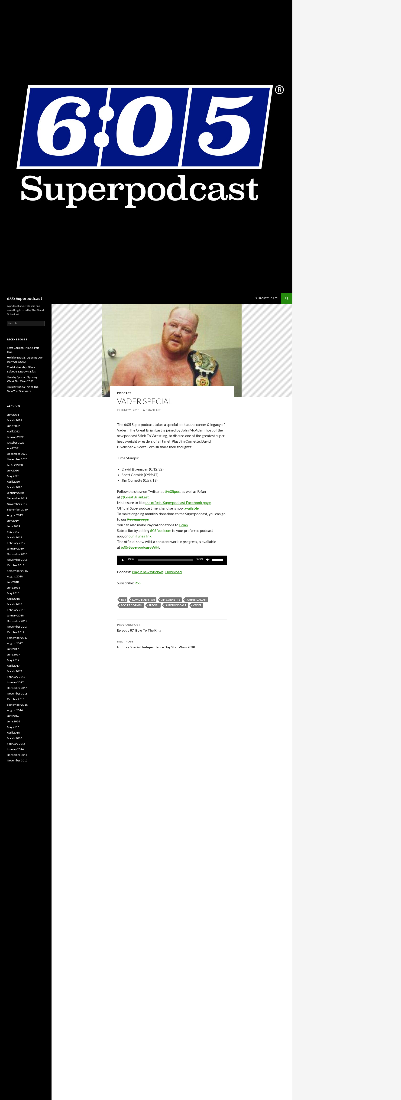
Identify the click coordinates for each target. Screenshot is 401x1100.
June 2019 (13, 526)
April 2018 (13, 598)
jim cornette (170, 599)
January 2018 (15, 615)
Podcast (124, 393)
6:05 (123, 599)
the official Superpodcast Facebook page (178, 502)
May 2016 (13, 727)
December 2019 (17, 498)
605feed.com (160, 530)
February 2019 (16, 543)
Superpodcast (175, 605)
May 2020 (13, 476)
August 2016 (15, 710)
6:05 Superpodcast (24, 298)
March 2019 (14, 537)
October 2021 (15, 442)
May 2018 (13, 593)
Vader (197, 605)
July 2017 (13, 649)
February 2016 (16, 743)
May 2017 (13, 660)
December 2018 (17, 554)
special (154, 605)
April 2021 (13, 448)
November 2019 (17, 504)
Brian (183, 525)
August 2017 (15, 643)
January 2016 (15, 749)
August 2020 (15, 465)
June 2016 (13, 721)
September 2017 (17, 637)
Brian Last (153, 410)
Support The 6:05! (266, 298)
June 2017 (13, 654)
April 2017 (13, 665)
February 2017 (16, 676)
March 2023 (14, 420)
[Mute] (208, 560)
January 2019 (15, 548)
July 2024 (13, 414)
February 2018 (16, 610)
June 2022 (13, 426)
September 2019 (17, 509)
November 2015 (17, 760)
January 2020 (15, 492)
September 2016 (17, 704)
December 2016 (17, 688)
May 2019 (13, 532)
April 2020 (13, 481)
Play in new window (147, 572)
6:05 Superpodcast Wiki (140, 547)
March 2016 (14, 738)
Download (173, 572)
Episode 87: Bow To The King (139, 627)
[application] (172, 560)
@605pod (172, 491)
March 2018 (14, 604)
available (191, 508)
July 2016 (13, 716)
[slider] (218, 560)
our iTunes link (140, 536)
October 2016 (15, 699)
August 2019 (15, 515)
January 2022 (15, 437)
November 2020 (17, 459)
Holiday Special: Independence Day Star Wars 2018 (156, 644)
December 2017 (17, 621)
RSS (138, 583)
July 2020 (13, 470)
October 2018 (15, 565)
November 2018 (17, 559)
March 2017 (14, 671)
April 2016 (13, 732)
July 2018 (13, 582)
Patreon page (138, 519)
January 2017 (15, 682)
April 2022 (13, 431)
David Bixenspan (143, 599)
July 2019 (13, 520)
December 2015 (17, 755)
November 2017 (17, 626)
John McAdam (197, 599)
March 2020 (14, 487)
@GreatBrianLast (135, 497)
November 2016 (17, 693)
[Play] (123, 560)
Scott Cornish (131, 605)
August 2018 (15, 576)
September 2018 (17, 571)
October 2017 (15, 632)
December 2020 (17, 453)
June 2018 (13, 587)
